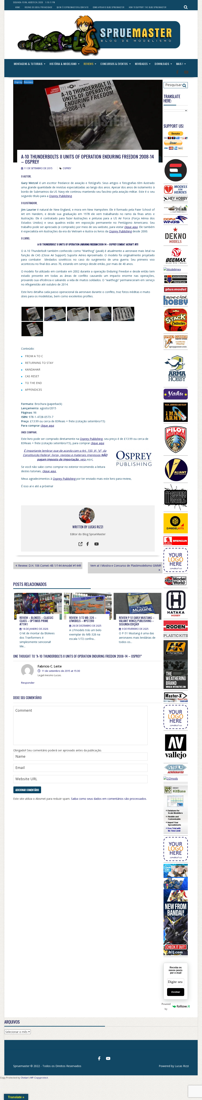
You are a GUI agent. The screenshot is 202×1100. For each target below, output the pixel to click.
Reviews (88, 64)
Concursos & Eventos (114, 64)
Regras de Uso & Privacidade (38, 7)
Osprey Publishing (60, 196)
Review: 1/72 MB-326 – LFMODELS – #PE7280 (82, 619)
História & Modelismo (63, 64)
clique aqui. (49, 471)
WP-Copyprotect (39, 1077)
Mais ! (179, 64)
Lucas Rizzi (95, 527)
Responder (28, 682)
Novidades (141, 64)
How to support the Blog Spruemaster (147, 7)
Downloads (162, 64)
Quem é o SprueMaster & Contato (72, 7)
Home (17, 7)
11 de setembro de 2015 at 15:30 (60, 671)
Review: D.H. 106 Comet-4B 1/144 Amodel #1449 (49, 565)
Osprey (18, 82)
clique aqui (131, 227)
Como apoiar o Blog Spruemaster (108, 7)
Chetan (24, 1077)
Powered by (167, 1006)
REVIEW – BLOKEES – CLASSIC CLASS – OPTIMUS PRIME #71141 (36, 620)
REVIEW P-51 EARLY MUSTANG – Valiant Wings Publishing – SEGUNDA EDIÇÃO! (136, 620)
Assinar (175, 992)
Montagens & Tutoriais (28, 64)
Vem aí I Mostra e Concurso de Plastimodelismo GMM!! (125, 565)
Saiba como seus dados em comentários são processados (108, 799)
